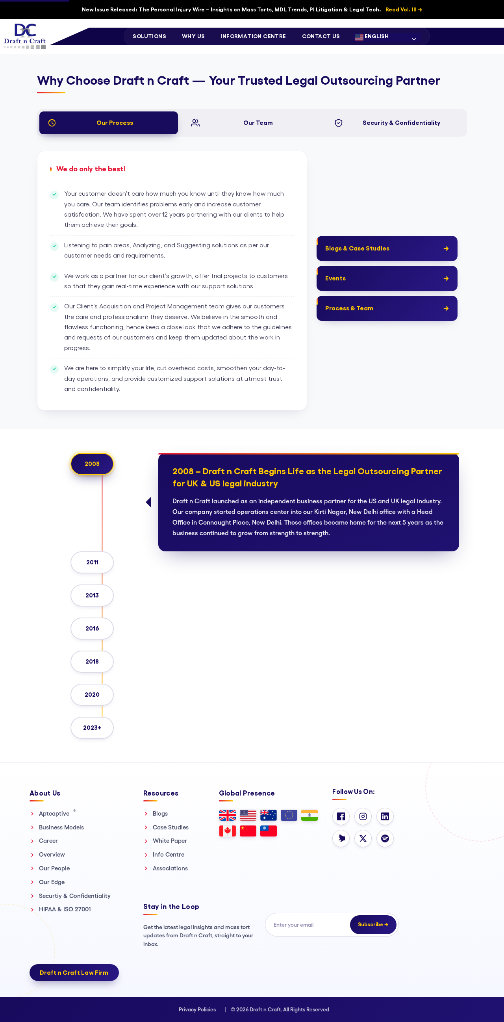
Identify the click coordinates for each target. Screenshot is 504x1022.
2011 (92, 562)
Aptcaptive (57, 813)
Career (48, 840)
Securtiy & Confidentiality (75, 896)
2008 (92, 464)
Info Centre (168, 854)
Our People (54, 868)
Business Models (61, 827)
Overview (52, 854)
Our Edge (52, 882)
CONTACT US (321, 36)
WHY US (193, 36)
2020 (92, 694)
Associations (170, 868)
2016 (92, 628)
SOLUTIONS (149, 36)
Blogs (160, 813)
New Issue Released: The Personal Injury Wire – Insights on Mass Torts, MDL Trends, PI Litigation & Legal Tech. (252, 9)
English (376, 36)
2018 (92, 661)
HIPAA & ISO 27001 (65, 909)
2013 (92, 595)
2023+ (92, 728)
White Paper (170, 840)
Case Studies (171, 827)
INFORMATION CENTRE (253, 36)
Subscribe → (373, 924)
